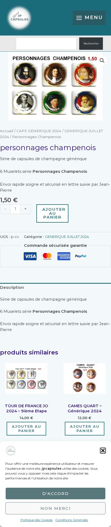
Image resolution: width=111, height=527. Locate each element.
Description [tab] (12, 287)
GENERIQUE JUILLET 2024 (67, 236)
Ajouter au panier (54, 213)
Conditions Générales (71, 520)
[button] (103, 450)
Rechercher (91, 43)
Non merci (55, 508)
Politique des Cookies (36, 520)
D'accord (55, 493)
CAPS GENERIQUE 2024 (38, 131)
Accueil (6, 131)
